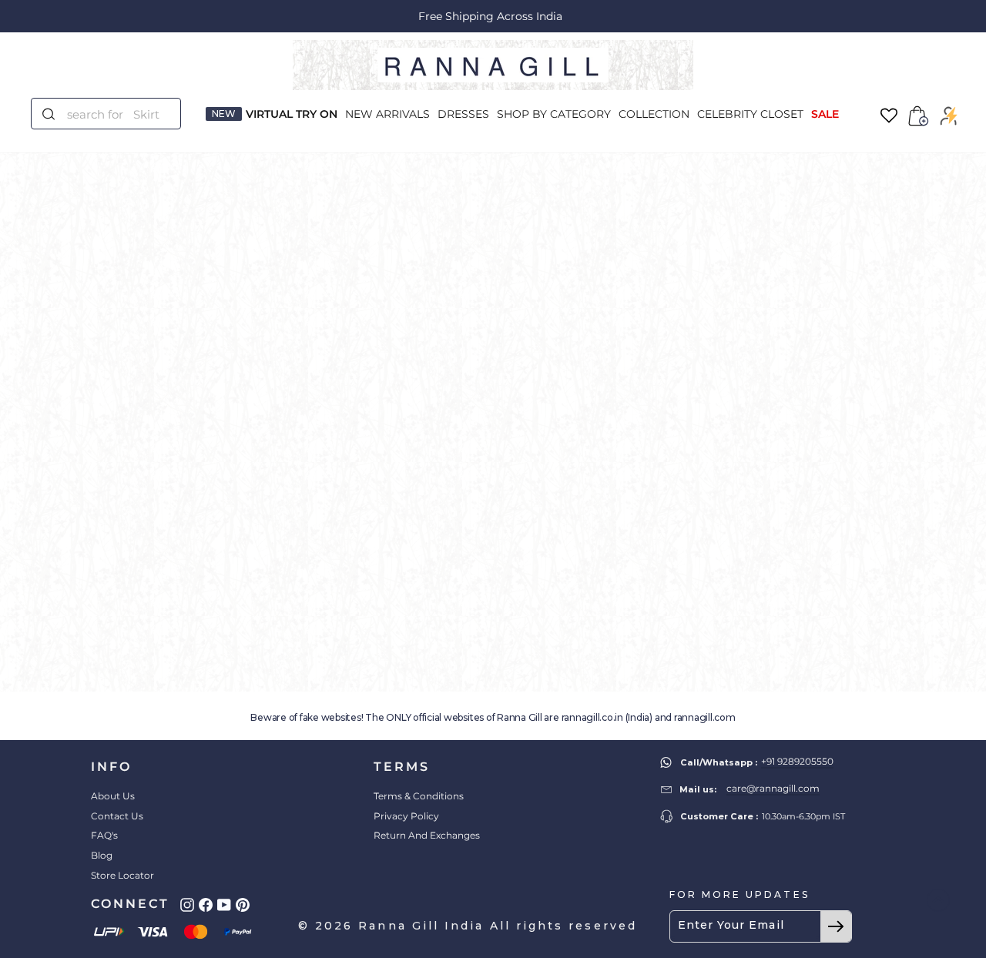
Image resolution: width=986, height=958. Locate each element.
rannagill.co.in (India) (607, 717)
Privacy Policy (406, 816)
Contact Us (117, 816)
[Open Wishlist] (889, 116)
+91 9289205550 (797, 761)
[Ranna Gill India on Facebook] (206, 905)
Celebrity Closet (750, 114)
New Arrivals (387, 114)
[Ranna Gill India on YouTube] (224, 905)
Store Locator (122, 875)
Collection (654, 114)
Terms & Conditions (419, 796)
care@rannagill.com (773, 788)
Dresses (463, 114)
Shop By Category (554, 114)
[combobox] (115, 114)
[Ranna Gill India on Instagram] (187, 905)
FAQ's (104, 835)
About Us (113, 796)
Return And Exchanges (427, 835)
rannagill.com (705, 717)
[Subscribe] (835, 926)
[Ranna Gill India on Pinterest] (243, 905)
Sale (825, 114)
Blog (101, 855)
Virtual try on (291, 114)
